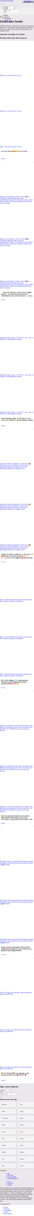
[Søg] (0, 1096)
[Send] (4, 14)
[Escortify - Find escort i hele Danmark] (6, 1)
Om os (9, 1181)
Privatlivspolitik (11, 1177)
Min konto (10, 1175)
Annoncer (6, 17)
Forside (6, 15)
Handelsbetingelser (12, 1178)
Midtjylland (30, 1)
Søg (8, 1173)
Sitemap (9, 1185)
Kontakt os (10, 1183)
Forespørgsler (7, 18)
